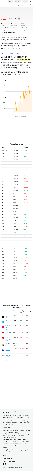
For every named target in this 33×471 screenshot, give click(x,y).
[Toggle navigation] (3, 5)
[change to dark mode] (30, 1)
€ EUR (25, 1)
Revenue (12, 53)
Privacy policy (8, 458)
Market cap (4, 53)
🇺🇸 (17, 1)
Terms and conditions (10, 461)
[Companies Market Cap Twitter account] (5, 464)
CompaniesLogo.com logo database (13, 439)
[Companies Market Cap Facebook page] (3, 464)
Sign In (11, 1)
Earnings (19, 53)
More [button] (25, 53)
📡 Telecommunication (8, 32)
